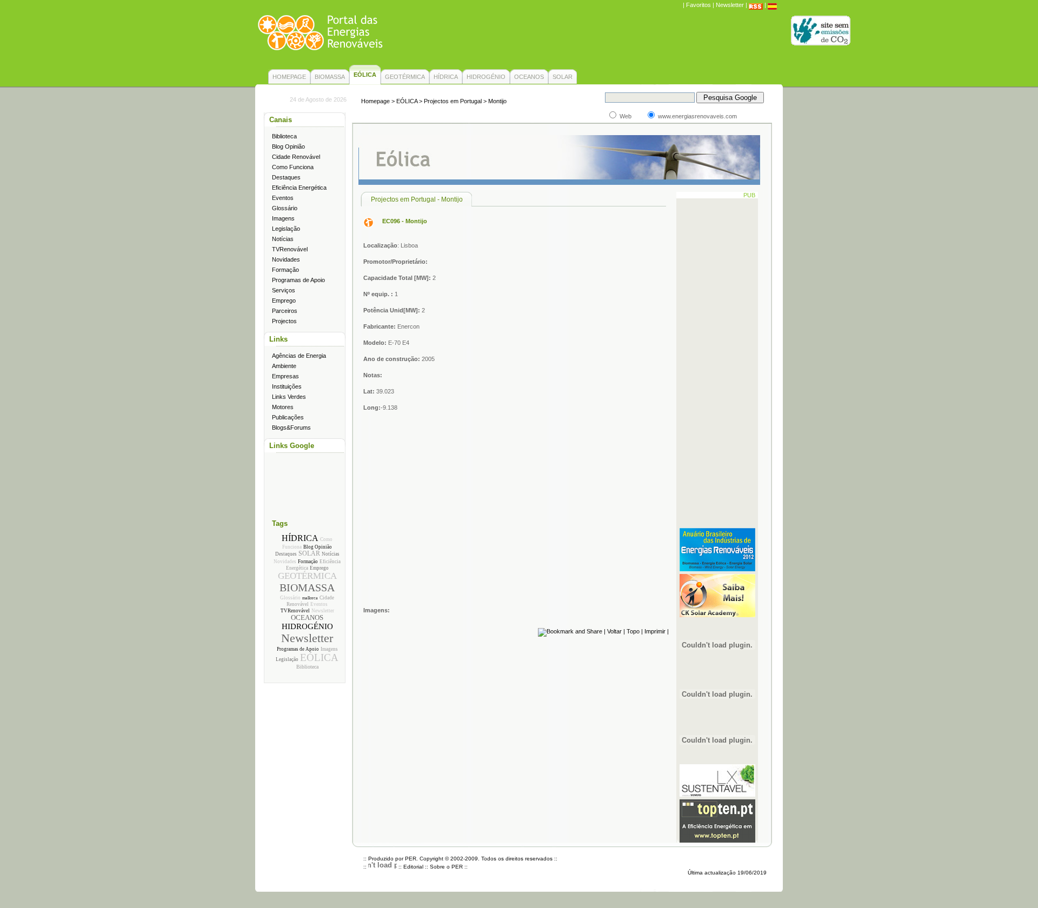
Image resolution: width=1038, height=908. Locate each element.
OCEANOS (529, 77)
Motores (283, 407)
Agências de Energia (299, 355)
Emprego (284, 300)
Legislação (286, 228)
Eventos (283, 198)
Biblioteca (284, 136)
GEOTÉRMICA (405, 77)
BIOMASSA (330, 77)
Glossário (284, 208)
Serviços (283, 290)
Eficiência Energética (299, 187)
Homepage (375, 101)
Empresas (285, 376)
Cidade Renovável (296, 156)
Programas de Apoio (298, 280)
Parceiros (284, 311)
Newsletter (730, 5)
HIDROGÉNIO (486, 77)
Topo (633, 631)
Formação (285, 269)
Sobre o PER (446, 867)
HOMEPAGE (289, 77)
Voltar (614, 631)
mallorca (310, 598)
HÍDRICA (446, 77)
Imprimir (655, 631)
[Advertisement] (586, 40)
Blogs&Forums (291, 427)
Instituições (287, 386)
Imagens (283, 218)
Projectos (284, 321)
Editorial (413, 867)
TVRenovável (290, 249)
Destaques (286, 177)
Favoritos (698, 5)
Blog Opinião (288, 146)
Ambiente (284, 366)
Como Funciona (293, 167)
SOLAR (563, 77)
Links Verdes (289, 396)
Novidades (286, 259)
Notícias (283, 239)
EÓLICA (319, 657)
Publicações (288, 417)
